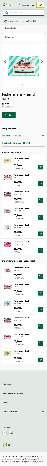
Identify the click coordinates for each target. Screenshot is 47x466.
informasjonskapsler (31, 459)
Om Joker (7, 384)
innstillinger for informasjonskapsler (31, 462)
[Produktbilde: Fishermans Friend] (22, 84)
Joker (5, 402)
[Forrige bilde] (5, 61)
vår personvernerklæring (13, 459)
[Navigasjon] (32, 4)
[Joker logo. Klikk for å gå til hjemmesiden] (7, 5)
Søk (40, 12)
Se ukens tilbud (10, 411)
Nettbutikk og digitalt (13, 393)
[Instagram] (11, 433)
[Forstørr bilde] (23, 66)
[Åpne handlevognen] (40, 5)
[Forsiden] (24, 84)
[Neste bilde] (41, 61)
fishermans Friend (21, 158)
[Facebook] (5, 433)
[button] (23, 36)
